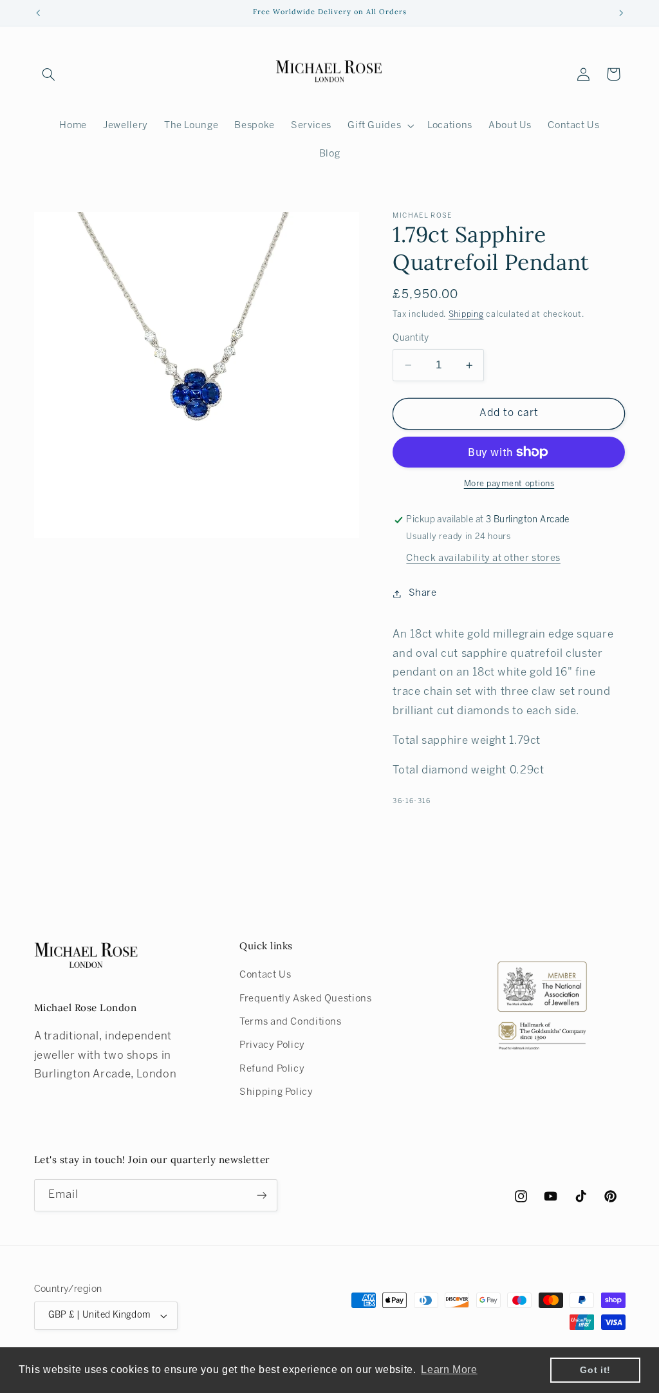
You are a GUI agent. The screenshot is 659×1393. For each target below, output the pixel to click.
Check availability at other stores (483, 558)
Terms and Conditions (290, 1022)
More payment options (509, 484)
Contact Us (265, 975)
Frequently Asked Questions (305, 998)
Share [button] (422, 593)
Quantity (411, 338)
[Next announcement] (621, 13)
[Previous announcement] (38, 13)
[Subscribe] (261, 1195)
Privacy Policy (272, 1045)
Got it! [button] (595, 1370)
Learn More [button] (449, 1369)
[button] (49, 74)
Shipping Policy (276, 1092)
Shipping (466, 315)
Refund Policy (271, 1069)
